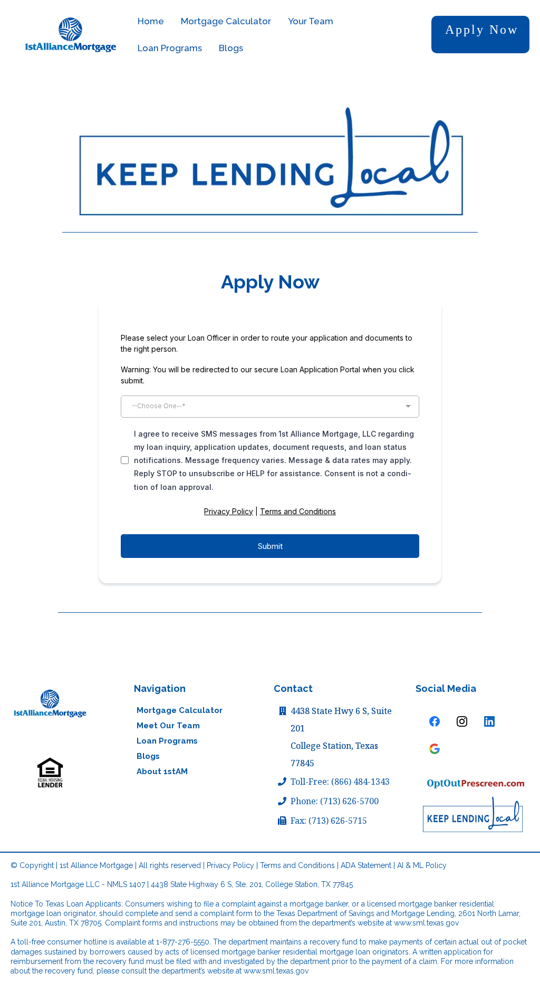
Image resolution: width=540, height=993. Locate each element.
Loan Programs (170, 48)
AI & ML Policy (422, 865)
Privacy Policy (228, 511)
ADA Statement (366, 865)
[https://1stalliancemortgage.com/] (70, 34)
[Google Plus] (434, 749)
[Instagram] (462, 721)
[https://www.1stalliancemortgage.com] (50, 703)
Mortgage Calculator (226, 21)
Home (151, 21)
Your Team (310, 21)
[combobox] (270, 407)
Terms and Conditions (298, 511)
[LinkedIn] (489, 721)
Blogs (231, 48)
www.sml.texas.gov (426, 923)
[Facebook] (434, 721)
